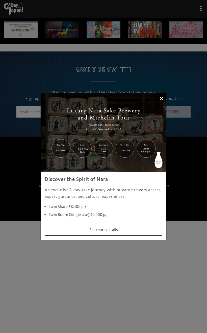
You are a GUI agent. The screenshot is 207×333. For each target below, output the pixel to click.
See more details (103, 229)
